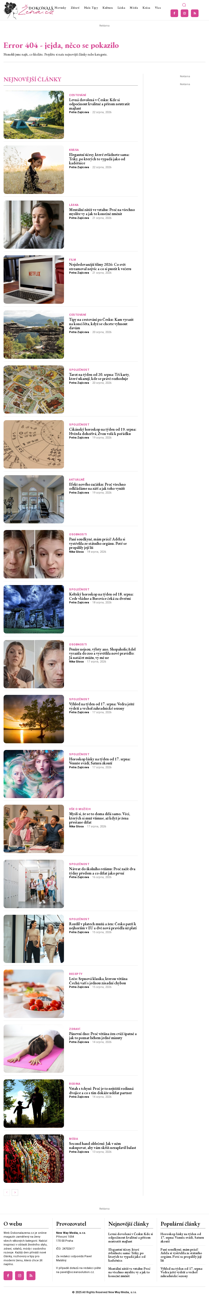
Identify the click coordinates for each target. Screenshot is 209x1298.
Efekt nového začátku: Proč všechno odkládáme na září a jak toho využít (97, 486)
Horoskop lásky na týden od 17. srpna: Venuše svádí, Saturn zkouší (99, 761)
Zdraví (74, 1029)
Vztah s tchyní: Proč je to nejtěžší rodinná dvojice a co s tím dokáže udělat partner (101, 1090)
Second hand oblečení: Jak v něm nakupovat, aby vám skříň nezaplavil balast (102, 1145)
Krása (74, 150)
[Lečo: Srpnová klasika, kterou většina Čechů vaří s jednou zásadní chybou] (34, 994)
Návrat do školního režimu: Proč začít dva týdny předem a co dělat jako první (102, 871)
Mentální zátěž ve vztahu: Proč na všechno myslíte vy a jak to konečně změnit (102, 211)
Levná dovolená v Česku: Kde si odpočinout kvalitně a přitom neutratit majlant (99, 104)
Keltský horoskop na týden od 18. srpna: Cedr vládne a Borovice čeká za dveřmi (101, 596)
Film (72, 259)
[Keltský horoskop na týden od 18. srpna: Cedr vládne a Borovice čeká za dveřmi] (34, 609)
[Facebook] (174, 13)
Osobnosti (78, 534)
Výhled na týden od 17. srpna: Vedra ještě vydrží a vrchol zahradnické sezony (101, 706)
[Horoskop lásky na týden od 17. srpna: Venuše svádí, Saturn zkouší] (34, 774)
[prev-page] (7, 1192)
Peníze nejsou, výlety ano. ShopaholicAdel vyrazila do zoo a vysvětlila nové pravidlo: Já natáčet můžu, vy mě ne (102, 653)
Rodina (74, 1083)
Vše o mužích (79, 809)
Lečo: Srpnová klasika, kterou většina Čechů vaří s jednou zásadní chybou (98, 980)
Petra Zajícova (79, 112)
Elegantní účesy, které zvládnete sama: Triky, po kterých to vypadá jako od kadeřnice (99, 158)
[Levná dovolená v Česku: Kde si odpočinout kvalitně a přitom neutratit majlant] (34, 115)
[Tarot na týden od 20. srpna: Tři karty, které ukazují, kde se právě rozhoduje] (34, 389)
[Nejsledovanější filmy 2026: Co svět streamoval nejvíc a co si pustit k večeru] (34, 279)
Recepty (76, 974)
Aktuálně (76, 479)
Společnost (79, 369)
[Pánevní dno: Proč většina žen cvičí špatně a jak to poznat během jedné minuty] (34, 1049)
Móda (73, 1138)
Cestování (77, 95)
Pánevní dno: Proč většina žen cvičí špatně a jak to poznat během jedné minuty (103, 1035)
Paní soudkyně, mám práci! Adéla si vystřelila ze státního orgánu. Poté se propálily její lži (98, 543)
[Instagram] (184, 13)
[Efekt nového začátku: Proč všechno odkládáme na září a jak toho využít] (34, 499)
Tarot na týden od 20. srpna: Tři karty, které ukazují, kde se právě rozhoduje (99, 376)
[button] (184, 5)
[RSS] (195, 13)
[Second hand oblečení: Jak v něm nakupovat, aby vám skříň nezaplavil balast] (34, 1158)
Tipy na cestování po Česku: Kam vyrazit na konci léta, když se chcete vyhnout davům (101, 323)
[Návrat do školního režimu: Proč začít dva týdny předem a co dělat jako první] (34, 884)
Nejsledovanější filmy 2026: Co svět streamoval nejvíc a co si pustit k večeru (100, 266)
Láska (74, 205)
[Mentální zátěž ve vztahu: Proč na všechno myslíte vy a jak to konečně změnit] (34, 225)
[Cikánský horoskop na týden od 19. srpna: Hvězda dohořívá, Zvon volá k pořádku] (34, 444)
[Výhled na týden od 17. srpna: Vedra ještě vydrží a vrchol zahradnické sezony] (34, 719)
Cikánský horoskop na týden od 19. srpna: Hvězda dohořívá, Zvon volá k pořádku (102, 431)
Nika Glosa (76, 551)
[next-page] (15, 1192)
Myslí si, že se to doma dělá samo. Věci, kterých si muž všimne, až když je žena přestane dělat (99, 818)
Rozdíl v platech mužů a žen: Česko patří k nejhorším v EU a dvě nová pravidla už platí (103, 926)
